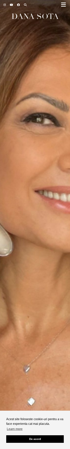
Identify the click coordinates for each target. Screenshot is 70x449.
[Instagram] (5, 5)
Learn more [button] (15, 429)
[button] (64, 5)
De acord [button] (35, 438)
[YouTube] (11, 5)
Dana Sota (35, 16)
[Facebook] (18, 5)
